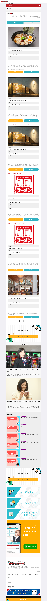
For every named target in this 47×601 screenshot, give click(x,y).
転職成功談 (23, 574)
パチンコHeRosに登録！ (24, 336)
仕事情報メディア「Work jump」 (11, 586)
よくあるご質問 (27, 574)
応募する (16, 71)
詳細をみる (31, 71)
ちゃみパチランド (9, 582)
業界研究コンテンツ (18, 574)
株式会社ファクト (9, 587)
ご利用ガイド (8, 574)
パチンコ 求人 (8, 3)
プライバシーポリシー (35, 574)
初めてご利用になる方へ (23, 599)
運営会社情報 (30, 574)
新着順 (15, 22)
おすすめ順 (31, 22)
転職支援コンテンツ (13, 574)
